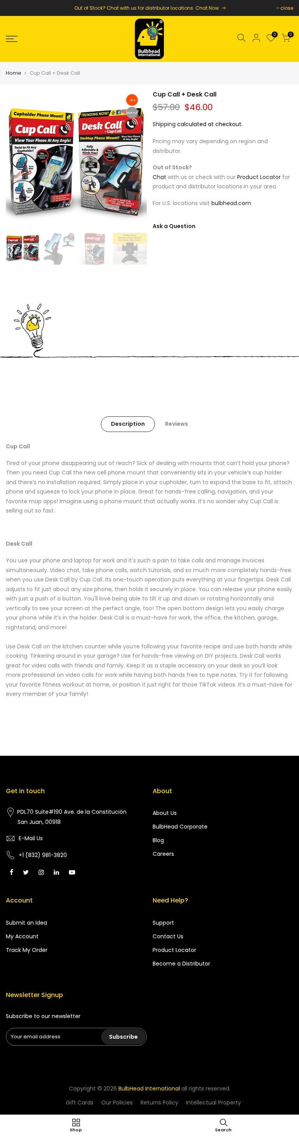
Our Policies (117, 1102)
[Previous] (19, 160)
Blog (158, 840)
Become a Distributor (181, 963)
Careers (163, 854)
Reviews (176, 424)
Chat (159, 177)
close (286, 8)
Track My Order (26, 950)
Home (13, 73)
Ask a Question (174, 226)
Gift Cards (79, 1102)
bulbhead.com (231, 203)
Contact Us (168, 936)
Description (128, 424)
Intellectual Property (213, 1102)
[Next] (133, 160)
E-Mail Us (31, 838)
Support (163, 923)
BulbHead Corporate (180, 826)
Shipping (164, 124)
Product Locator (259, 177)
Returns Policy (159, 1102)
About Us (165, 813)
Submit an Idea (26, 923)
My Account (22, 936)
